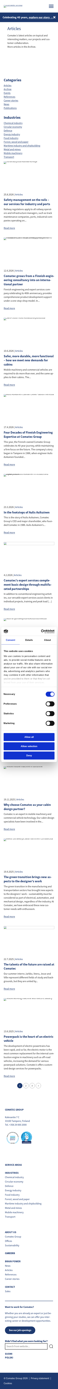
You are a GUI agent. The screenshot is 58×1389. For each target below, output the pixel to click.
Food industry (11, 138)
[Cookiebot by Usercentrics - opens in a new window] (41, 631)
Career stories (11, 100)
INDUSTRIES (12, 1173)
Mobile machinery (13, 153)
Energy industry (12, 134)
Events (7, 93)
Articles (7, 85)
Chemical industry (13, 123)
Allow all (29, 737)
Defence (8, 130)
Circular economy (13, 126)
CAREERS (10, 1253)
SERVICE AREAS (13, 1165)
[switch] (50, 703)
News (6, 104)
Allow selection (29, 746)
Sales (8, 1291)
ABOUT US (10, 1232)
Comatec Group (13, 1236)
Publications (10, 108)
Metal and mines (12, 149)
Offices (8, 1241)
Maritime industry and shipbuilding (22, 145)
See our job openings (20, 1330)
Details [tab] (29, 640)
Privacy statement (40, 1378)
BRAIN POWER (13, 1261)
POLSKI (9, 1357)
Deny (29, 755)
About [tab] (47, 640)
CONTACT (10, 1287)
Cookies (8, 1383)
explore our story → (41, 17)
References (9, 96)
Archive (7, 89)
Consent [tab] (10, 640)
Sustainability (12, 1245)
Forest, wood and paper (16, 142)
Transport (9, 157)
